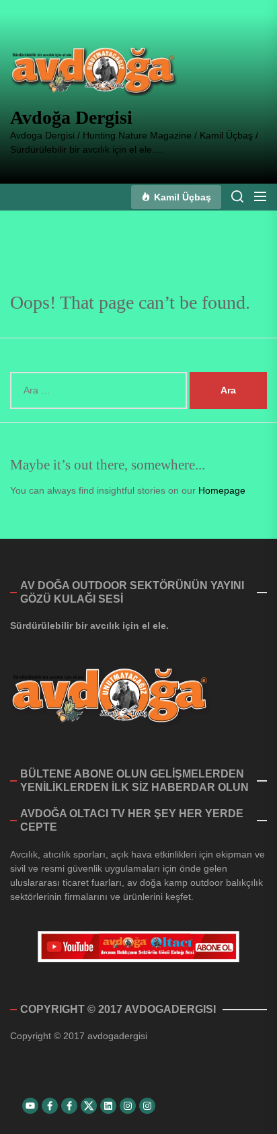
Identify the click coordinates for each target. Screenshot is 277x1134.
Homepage (221, 490)
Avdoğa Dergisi (71, 117)
